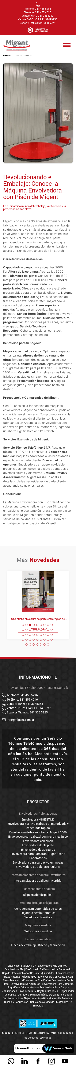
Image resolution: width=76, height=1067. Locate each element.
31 (34, 640)
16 (44, 630)
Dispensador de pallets (38, 895)
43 (48, 644)
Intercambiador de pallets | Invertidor (38, 881)
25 (44, 635)
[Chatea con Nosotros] (11, 1061)
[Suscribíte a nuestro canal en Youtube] (65, 1061)
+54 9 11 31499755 (46, 19)
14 (37, 630)
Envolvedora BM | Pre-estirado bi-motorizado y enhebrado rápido (38, 826)
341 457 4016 (43, 12)
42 (44, 644)
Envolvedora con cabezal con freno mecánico (38, 836)
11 (27, 630)
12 (30, 630)
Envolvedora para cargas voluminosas (38, 862)
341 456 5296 (43, 8)
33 (41, 640)
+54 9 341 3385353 (42, 15)
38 (30, 644)
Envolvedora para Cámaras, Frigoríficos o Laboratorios (38, 856)
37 (27, 644)
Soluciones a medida (38, 931)
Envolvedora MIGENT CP (22, 965)
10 (23, 630)
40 (37, 644)
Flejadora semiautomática (38, 913)
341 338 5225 (47, 22)
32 (37, 640)
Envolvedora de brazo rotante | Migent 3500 (38, 832)
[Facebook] (38, 1061)
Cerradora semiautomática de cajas (38, 909)
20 (27, 635)
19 (23, 635)
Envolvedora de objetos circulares (38, 867)
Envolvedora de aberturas (38, 850)
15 (41, 630)
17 (48, 630)
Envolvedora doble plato (38, 845)
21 (30, 635)
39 (34, 644)
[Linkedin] (24, 1061)
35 (48, 640)
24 (41, 635)
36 (52, 640)
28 (23, 640)
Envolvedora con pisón (38, 841)
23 (37, 635)
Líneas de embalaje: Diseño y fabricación (38, 945)
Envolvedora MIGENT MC (38, 819)
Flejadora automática (38, 917)
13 (34, 630)
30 (30, 640)
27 (52, 635)
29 (27, 640)
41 (41, 644)
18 (52, 630)
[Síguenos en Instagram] (51, 1061)
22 (34, 635)
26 (48, 635)
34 (44, 640)
